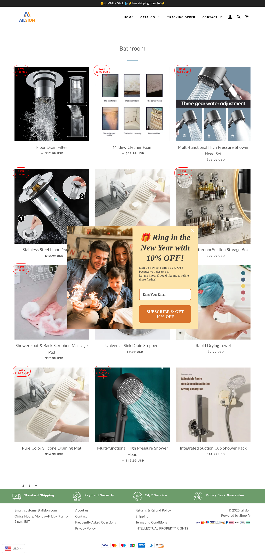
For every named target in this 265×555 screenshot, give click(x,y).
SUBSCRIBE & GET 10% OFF (165, 314)
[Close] (193, 231)
